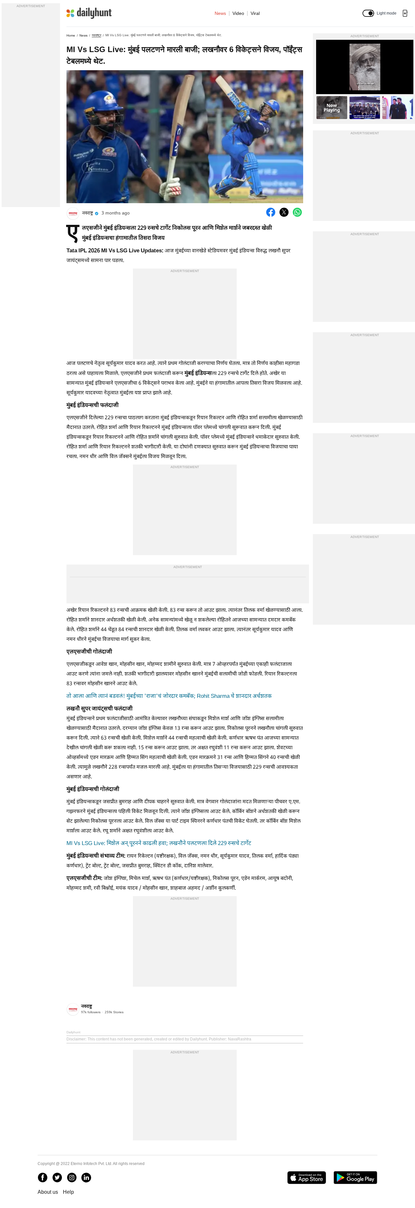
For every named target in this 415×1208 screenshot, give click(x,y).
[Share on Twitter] (284, 212)
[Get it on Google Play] (355, 1177)
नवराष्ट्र (96, 35)
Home (70, 35)
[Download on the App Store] (306, 1177)
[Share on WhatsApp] (297, 212)
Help (68, 1192)
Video (238, 13)
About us (48, 1192)
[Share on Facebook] (271, 212)
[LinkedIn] (86, 1177)
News (220, 13)
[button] (368, 13)
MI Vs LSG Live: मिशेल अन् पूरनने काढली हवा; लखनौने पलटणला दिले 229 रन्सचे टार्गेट (158, 843)
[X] (57, 1177)
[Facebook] (42, 1177)
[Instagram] (72, 1177)
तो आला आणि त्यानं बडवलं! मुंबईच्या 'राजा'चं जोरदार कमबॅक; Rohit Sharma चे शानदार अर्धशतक (169, 696)
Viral (255, 13)
